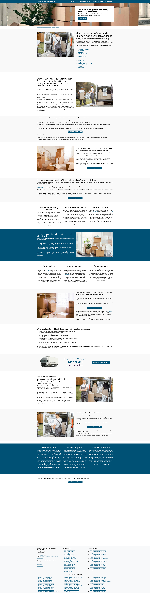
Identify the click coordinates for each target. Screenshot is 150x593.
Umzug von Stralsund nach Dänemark (98, 565)
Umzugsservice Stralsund (69, 550)
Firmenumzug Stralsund (69, 554)
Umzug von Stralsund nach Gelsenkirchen (73, 577)
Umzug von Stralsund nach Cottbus (46, 584)
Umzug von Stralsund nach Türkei (97, 555)
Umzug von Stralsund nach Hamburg (46, 590)
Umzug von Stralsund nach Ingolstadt (98, 580)
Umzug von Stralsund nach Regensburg (98, 577)
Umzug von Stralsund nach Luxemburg (98, 550)
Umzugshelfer (40, 187)
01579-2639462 (42, 555)
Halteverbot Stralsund (69, 555)
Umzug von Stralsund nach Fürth (97, 583)
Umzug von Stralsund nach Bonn (45, 578)
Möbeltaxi (82, 56)
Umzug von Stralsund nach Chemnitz (72, 581)
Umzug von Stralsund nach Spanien (97, 568)
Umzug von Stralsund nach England (97, 557)
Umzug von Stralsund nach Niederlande (98, 561)
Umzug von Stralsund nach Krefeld (71, 587)
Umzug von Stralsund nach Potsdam (46, 587)
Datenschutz (40, 566)
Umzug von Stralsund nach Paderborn (98, 578)
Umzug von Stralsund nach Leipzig (45, 581)
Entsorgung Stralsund (69, 562)
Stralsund (82, 64)
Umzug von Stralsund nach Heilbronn (98, 585)
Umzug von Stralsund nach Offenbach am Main (100, 581)
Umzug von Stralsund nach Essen (45, 580)
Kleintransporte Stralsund (69, 564)
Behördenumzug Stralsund (70, 568)
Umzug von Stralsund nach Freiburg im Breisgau (74, 585)
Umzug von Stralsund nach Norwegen (98, 551)
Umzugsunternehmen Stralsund (46, 1)
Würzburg (95, 211)
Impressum (39, 564)
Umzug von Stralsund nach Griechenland (99, 558)
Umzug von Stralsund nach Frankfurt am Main (48, 591)
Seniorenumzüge (82, 312)
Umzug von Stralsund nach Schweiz (97, 569)
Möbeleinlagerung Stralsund (70, 558)
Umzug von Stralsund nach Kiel (71, 580)
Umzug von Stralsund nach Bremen (46, 583)
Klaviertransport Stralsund (70, 557)
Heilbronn (110, 211)
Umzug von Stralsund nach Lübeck (71, 590)
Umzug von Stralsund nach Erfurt (71, 591)
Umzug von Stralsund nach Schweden (98, 554)
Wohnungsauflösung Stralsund (71, 561)
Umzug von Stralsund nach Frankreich (98, 562)
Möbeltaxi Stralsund (68, 565)
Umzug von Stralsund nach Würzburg (98, 584)
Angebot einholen (82, 18)
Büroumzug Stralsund (69, 551)
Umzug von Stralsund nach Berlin (45, 577)
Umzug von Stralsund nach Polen (97, 553)
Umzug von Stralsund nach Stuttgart (46, 588)
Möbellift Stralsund (68, 571)
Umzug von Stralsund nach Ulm (97, 587)
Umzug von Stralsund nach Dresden (46, 585)
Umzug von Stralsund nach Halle (71, 583)
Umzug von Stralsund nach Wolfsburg (98, 590)
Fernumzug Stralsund (68, 553)
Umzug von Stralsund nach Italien (97, 560)
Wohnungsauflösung (82, 53)
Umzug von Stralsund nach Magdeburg (72, 584)
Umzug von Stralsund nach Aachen (71, 578)
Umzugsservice (55, 27)
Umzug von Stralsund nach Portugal (98, 567)
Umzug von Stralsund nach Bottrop (97, 591)
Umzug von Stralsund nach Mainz (71, 588)
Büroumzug (80, 57)
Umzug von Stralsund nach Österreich (98, 564)
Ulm (48, 270)
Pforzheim (66, 274)
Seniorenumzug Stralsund (69, 560)
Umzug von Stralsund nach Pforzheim (98, 588)
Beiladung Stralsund (68, 569)
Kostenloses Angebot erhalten (75, 131)
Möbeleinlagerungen (82, 59)
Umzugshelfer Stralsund (69, 567)
